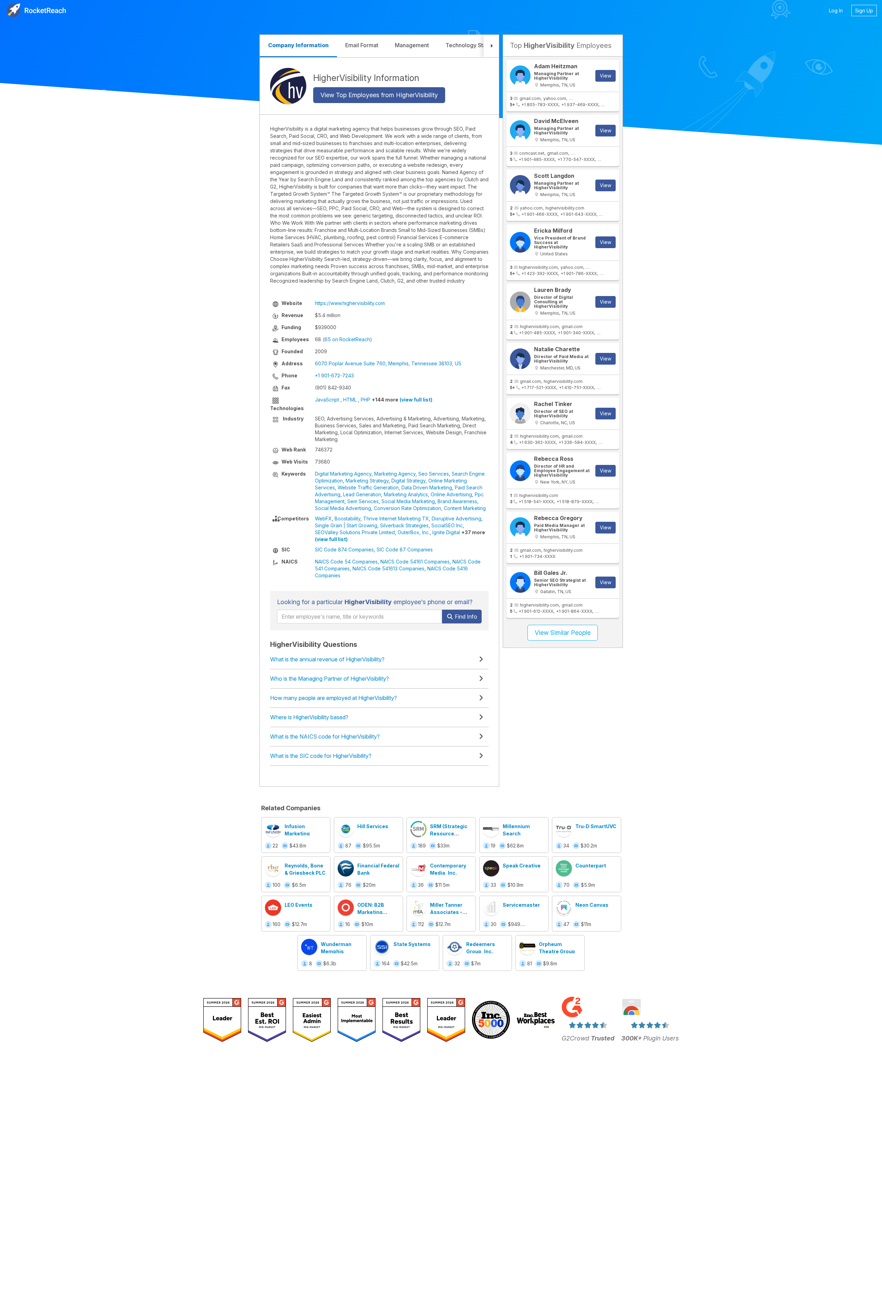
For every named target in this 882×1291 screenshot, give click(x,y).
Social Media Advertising (343, 508)
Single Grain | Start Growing (346, 525)
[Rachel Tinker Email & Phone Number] (520, 413)
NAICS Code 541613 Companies (388, 568)
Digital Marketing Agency (343, 474)
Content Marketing (465, 508)
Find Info (465, 616)
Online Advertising (451, 494)
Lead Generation (362, 494)
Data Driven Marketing (426, 487)
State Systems (412, 944)
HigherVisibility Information (366, 77)
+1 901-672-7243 (334, 375)
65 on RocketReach (347, 339)
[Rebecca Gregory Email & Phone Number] (520, 527)
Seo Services (433, 474)
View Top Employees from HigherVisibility (379, 95)
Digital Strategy (408, 481)
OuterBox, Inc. (414, 532)
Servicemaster (521, 905)
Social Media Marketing (408, 501)
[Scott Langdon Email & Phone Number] (520, 185)
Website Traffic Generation (368, 487)
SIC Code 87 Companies (405, 549)
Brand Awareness (457, 501)
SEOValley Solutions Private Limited (355, 532)
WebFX (323, 518)
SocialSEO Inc (447, 525)
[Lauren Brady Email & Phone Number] (520, 302)
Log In (836, 10)
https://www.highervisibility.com (350, 303)
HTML (350, 400)
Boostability (347, 518)
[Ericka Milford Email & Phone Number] (520, 242)
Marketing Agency (395, 474)
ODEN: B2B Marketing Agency (370, 912)
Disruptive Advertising (456, 518)
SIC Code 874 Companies (344, 549)
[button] (491, 46)
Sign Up (864, 10)
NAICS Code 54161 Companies (415, 562)
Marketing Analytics (406, 494)
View (605, 76)
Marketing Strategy (367, 481)
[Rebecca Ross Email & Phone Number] (520, 470)
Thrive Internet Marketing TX (396, 518)
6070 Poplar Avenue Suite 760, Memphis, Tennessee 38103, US (388, 363)
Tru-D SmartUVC (595, 826)
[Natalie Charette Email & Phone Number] (520, 358)
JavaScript (327, 400)
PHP (365, 400)
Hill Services (372, 826)
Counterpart (590, 865)
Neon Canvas (591, 905)
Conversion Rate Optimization (407, 508)
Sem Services (363, 501)
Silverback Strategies (404, 525)
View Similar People (563, 632)
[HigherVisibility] (288, 86)
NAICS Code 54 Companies (346, 562)
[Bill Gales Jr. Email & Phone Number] (520, 582)
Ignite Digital (446, 532)
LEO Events (298, 905)
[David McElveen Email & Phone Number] (520, 130)
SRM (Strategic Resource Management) (449, 833)
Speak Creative (522, 865)
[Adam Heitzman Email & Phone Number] (520, 75)
